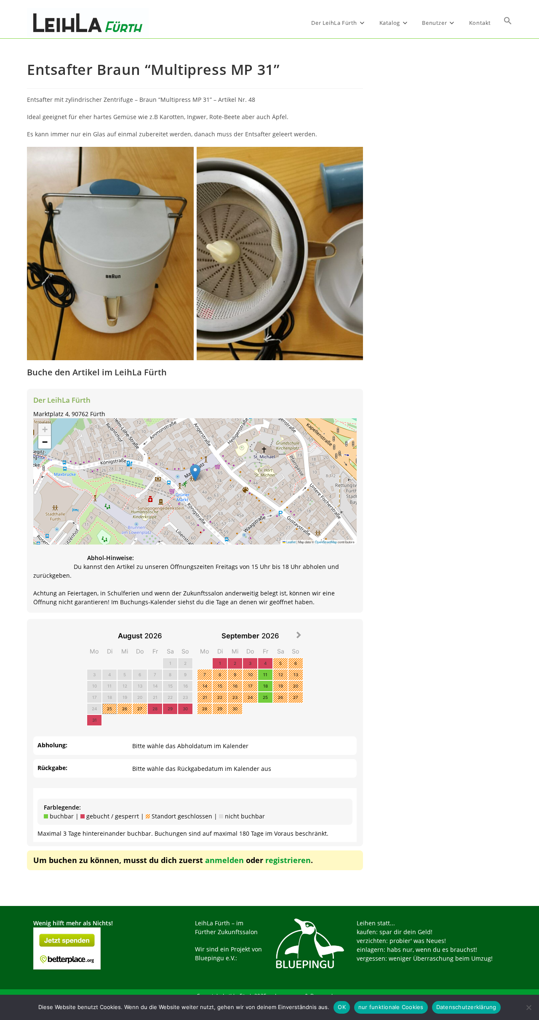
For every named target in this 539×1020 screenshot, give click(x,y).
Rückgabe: (52, 768)
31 (94, 719)
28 (154, 708)
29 (170, 708)
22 (170, 697)
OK (342, 1007)
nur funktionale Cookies (391, 1007)
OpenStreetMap (326, 541)
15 (170, 685)
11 (109, 685)
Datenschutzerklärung (466, 1007)
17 (94, 697)
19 (125, 697)
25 (109, 708)
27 (139, 708)
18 (109, 697)
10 (94, 685)
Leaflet (291, 541)
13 (140, 685)
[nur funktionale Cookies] (528, 1007)
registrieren (288, 860)
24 (94, 708)
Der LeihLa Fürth (62, 400)
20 (139, 697)
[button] (507, 22)
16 (185, 685)
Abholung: (52, 745)
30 (185, 708)
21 (155, 697)
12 (125, 685)
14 (155, 685)
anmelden (224, 860)
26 (124, 708)
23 (185, 697)
